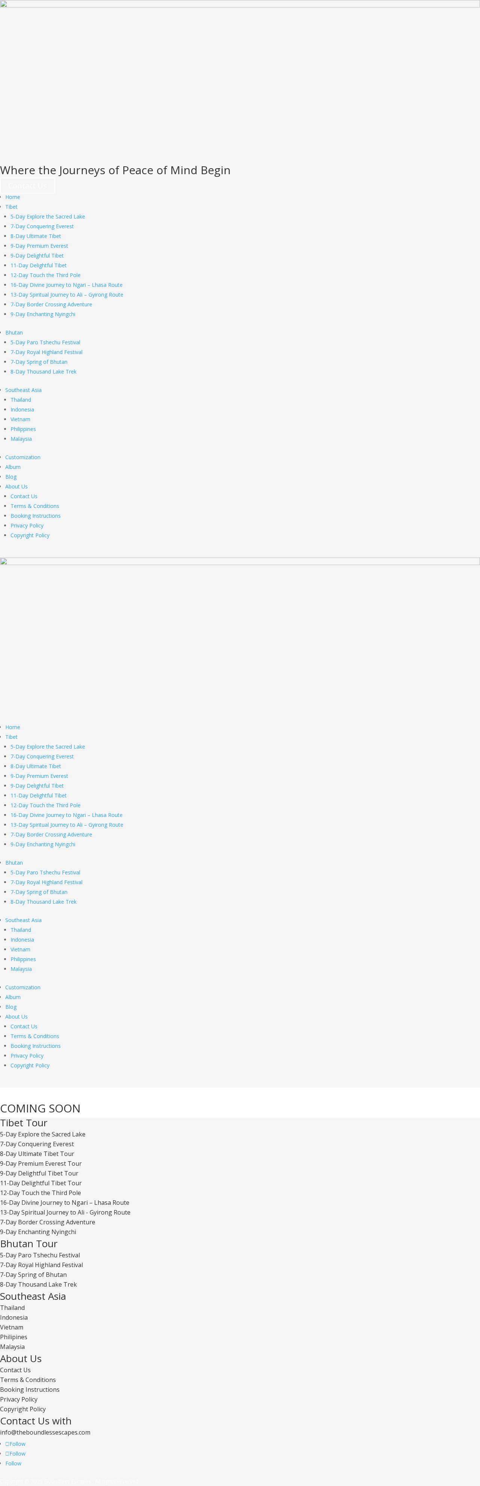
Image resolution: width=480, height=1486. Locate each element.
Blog (10, 476)
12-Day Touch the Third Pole (45, 275)
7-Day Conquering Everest (42, 226)
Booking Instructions (35, 515)
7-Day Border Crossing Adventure (51, 304)
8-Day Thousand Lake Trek (43, 371)
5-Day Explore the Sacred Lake (47, 216)
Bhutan (14, 332)
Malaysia (21, 438)
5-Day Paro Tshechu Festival (45, 342)
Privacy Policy (27, 525)
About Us (16, 486)
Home (12, 196)
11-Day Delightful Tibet (38, 265)
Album (13, 466)
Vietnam (20, 419)
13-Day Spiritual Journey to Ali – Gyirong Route (66, 294)
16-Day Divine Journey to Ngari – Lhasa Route (66, 284)
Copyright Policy (30, 535)
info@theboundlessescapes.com (45, 1432)
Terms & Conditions (34, 505)
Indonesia (22, 409)
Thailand (20, 399)
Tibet (11, 206)
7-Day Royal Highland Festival (46, 352)
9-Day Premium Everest (39, 245)
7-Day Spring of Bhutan (39, 361)
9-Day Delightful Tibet (37, 255)
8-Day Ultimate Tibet (35, 236)
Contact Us (27, 186)
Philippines (23, 429)
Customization (22, 457)
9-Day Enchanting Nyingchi (42, 314)
